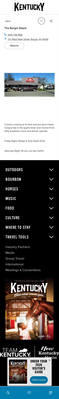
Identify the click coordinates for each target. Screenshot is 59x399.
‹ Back (7, 21)
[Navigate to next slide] (51, 85)
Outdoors (14, 170)
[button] (8, 393)
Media (9, 252)
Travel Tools (17, 237)
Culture (12, 218)
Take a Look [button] (39, 379)
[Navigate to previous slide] (8, 85)
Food (9, 208)
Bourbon (13, 179)
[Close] (49, 360)
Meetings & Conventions (23, 270)
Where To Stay (18, 227)
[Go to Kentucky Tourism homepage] (29, 7)
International (14, 264)
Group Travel (14, 258)
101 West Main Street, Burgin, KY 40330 (28, 39)
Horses (11, 189)
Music (10, 199)
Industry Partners (17, 246)
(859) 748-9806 (15, 34)
